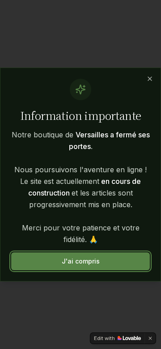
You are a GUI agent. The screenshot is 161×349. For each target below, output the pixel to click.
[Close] (149, 78)
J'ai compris (81, 261)
